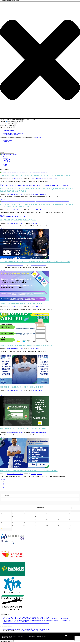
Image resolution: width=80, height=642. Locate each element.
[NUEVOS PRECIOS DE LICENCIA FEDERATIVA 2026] (24, 425)
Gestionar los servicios (8, 131)
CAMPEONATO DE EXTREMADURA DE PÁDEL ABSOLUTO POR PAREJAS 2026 (35, 262)
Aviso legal (6, 141)
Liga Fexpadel (6, 159)
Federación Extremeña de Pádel (15, 178)
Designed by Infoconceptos (9, 636)
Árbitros (39, 348)
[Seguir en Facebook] (56, 635)
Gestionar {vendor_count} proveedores (13, 133)
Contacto (5, 166)
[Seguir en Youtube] (66, 635)
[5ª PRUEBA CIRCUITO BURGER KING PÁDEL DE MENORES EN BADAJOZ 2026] (23, 172)
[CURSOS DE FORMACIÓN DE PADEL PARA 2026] (24, 300)
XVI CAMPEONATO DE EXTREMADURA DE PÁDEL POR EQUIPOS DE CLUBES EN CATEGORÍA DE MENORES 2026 (36, 618)
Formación (40, 306)
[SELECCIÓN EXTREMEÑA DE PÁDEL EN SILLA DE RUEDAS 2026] (24, 467)
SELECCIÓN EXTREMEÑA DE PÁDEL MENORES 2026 (23, 387)
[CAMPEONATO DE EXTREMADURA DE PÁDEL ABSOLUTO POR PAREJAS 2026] (24, 258)
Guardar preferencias (29, 137)
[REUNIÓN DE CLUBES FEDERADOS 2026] (12, 216)
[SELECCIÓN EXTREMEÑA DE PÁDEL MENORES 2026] (24, 383)
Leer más (2, 184)
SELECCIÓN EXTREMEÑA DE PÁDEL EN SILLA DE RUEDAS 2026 (29, 471)
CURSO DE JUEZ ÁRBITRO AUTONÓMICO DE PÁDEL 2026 (26, 345)
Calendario (6, 163)
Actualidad (6, 156)
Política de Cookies (41, 636)
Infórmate (5, 158)
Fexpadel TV (6, 161)
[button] (40, 60)
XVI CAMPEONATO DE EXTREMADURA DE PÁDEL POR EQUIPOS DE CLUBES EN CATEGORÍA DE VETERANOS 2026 (37, 620)
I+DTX (5, 165)
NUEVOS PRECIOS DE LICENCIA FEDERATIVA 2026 (23, 429)
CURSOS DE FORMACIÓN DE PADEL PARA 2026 (21, 303)
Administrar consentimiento (7, 641)
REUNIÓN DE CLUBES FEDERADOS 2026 (18, 220)
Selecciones (40, 390)
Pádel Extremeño (41, 194)
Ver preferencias (19, 137)
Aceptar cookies (4, 137)
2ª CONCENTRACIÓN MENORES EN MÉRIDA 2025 (35, 629)
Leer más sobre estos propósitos (11, 134)
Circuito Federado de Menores (44, 178)
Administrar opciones (8, 130)
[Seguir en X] (60, 635)
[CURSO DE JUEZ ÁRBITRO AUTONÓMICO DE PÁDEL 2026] (24, 342)
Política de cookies (7, 140)
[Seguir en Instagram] (63, 635)
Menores (5, 164)
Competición (6, 160)
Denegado (12, 137)
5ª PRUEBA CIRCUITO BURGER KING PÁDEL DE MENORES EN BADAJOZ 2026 (35, 175)
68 (3, 487)
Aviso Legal (32, 636)
